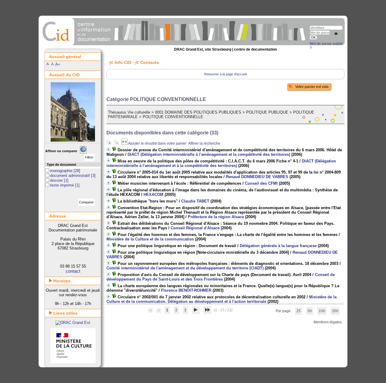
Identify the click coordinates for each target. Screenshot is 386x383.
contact (73, 271)
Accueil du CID (64, 74)
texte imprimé (62, 185)
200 (335, 311)
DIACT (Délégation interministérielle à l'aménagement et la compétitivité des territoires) (209, 154)
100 (322, 311)
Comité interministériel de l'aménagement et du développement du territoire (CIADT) (185, 268)
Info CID (123, 62)
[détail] (108, 149)
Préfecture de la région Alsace (216, 217)
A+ (57, 64)
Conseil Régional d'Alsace (195, 228)
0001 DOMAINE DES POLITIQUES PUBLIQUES (198, 112)
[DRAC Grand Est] (72, 322)
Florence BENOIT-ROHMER (186, 290)
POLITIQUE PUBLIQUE (267, 112)
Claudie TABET (195, 201)
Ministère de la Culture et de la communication (150, 239)
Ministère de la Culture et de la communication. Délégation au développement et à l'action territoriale (221, 299)
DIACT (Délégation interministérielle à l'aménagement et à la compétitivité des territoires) (221, 163)
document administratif (70, 175)
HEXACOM (153, 194)
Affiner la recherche (204, 143)
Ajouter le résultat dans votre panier (157, 143)
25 (298, 311)
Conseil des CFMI (261, 183)
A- (48, 64)
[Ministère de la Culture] (73, 361)
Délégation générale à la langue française (278, 245)
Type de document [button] (61, 164)
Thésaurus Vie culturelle (129, 112)
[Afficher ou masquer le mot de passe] (336, 34)
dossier (57, 180)
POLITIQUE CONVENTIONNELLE (173, 117)
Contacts (149, 62)
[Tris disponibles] (125, 143)
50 (310, 311)
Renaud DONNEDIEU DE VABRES (257, 176)
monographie (62, 170)
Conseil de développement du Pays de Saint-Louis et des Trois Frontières (220, 276)
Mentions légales (328, 322)
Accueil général (65, 56)
